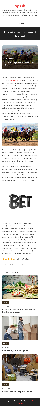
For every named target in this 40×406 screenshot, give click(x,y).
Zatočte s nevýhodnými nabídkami (30, 264)
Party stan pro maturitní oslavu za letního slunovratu (18, 310)
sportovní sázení (15, 80)
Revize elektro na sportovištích (17, 391)
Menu (22, 23)
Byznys (8, 55)
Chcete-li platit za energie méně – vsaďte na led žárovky (12, 264)
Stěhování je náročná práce (15, 350)
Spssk (20, 6)
